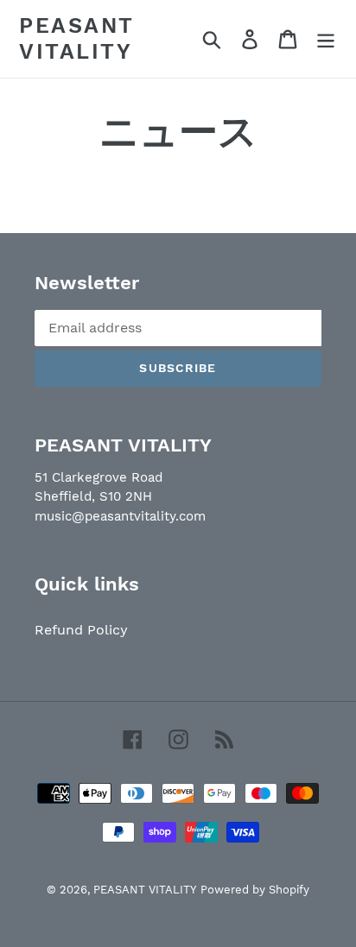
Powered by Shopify (254, 889)
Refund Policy (81, 630)
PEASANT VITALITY (76, 38)
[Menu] (326, 39)
